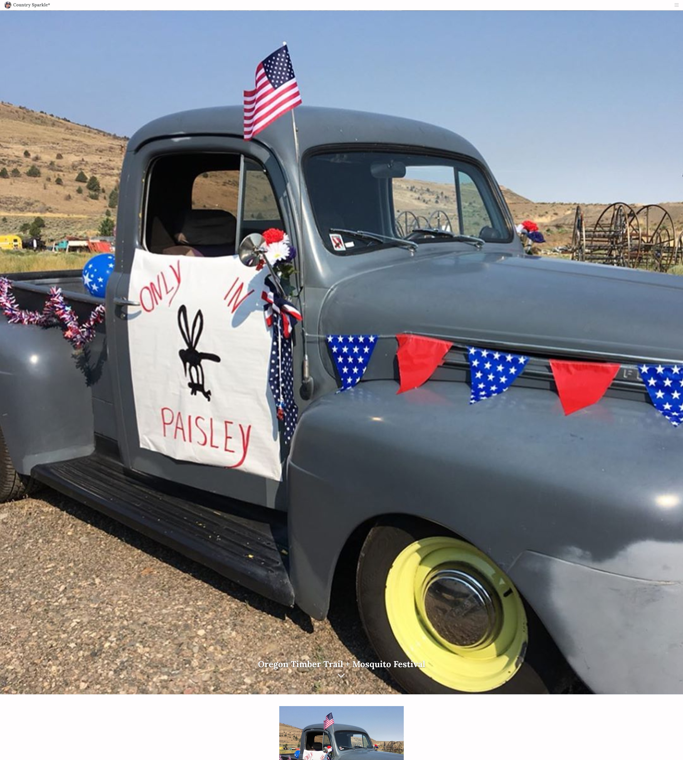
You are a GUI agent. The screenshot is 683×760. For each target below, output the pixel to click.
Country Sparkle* (31, 5)
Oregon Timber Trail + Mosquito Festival (341, 664)
